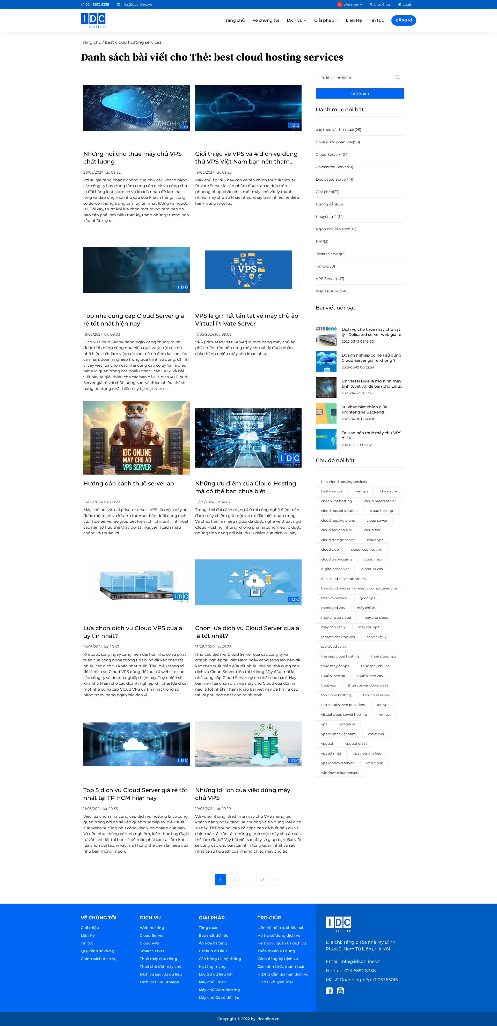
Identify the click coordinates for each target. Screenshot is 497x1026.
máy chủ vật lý (333, 627)
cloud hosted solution (339, 510)
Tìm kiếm (360, 93)
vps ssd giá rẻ (356, 743)
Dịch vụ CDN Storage (159, 982)
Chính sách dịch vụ (98, 958)
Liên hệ (88, 935)
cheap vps (388, 491)
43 (262, 879)
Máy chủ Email (212, 982)
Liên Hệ (354, 20)
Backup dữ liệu (213, 951)
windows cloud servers (340, 773)
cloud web (330, 549)
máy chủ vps (368, 627)
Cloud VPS (149, 943)
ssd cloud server (334, 646)
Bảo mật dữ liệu (213, 935)
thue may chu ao (375, 666)
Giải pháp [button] (324, 20)
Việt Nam (351, 5)
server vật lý (376, 637)
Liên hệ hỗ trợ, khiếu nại (280, 927)
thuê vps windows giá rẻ (368, 685)
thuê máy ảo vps (335, 666)
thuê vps (328, 685)
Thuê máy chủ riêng (158, 958)
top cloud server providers (343, 705)
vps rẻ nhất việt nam (338, 734)
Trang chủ (234, 20)
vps (324, 724)
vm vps (385, 714)
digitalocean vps (335, 569)
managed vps (333, 608)
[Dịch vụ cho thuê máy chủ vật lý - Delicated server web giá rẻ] (326, 335)
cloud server (377, 520)
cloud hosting (381, 510)
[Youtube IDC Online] (342, 990)
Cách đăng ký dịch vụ (278, 958)
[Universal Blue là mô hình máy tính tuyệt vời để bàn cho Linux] (326, 387)
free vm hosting (334, 598)
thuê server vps (370, 676)
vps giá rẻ (347, 724)
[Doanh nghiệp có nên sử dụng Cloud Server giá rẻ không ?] (326, 361)
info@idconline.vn (136, 4)
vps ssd (327, 743)
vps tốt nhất (331, 753)
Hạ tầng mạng (212, 966)
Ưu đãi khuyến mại (275, 982)
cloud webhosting (336, 559)
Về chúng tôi (266, 20)
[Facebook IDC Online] (331, 990)
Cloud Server (152, 935)
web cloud (374, 763)
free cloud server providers (343, 579)
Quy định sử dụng (97, 951)
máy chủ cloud (376, 617)
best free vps (331, 491)
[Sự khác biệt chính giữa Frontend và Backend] (326, 413)
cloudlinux (373, 559)
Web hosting (152, 927)
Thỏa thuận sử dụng (276, 951)
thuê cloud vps (383, 656)
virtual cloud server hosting (344, 714)
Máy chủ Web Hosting (219, 989)
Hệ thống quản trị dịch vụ (282, 943)
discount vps (372, 569)
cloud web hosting (366, 549)
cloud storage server (338, 540)
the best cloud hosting (340, 656)
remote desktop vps (338, 637)
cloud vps (375, 540)
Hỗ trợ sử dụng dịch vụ (279, 935)
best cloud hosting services (344, 481)
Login (407, 4)
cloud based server (380, 501)
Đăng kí (404, 20)
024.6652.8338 (97, 4)
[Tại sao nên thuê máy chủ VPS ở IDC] (326, 439)
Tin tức (377, 20)
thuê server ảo (333, 676)
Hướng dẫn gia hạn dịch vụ (283, 974)
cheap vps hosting (336, 501)
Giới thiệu (90, 927)
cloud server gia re (336, 530)
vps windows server (337, 763)
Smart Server (152, 951)
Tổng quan (209, 927)
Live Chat (382, 4)
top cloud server (376, 695)
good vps (367, 598)
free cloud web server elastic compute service (359, 588)
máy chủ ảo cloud (336, 617)
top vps (383, 705)
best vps (361, 491)
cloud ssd (372, 530)
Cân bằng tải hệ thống (220, 958)
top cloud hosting (336, 695)
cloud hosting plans (338, 520)
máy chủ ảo (366, 608)
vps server (376, 734)
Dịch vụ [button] (295, 20)
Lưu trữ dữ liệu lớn (216, 974)
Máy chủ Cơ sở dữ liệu (219, 997)
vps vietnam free (367, 753)
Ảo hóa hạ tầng (213, 943)
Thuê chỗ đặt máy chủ (160, 966)
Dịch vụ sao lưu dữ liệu (161, 974)
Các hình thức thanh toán (282, 966)
